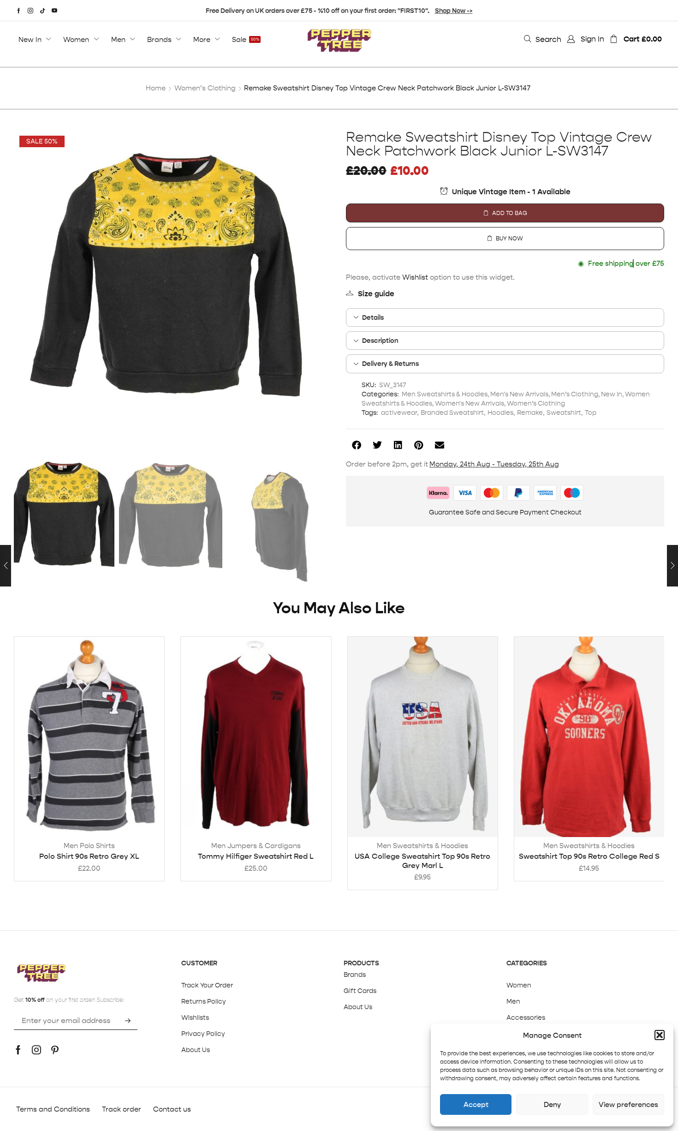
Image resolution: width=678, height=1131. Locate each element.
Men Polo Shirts (89, 845)
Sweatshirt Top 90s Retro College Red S (589, 856)
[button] (659, 1035)
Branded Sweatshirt (452, 412)
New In (611, 394)
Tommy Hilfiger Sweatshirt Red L (256, 856)
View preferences (628, 1104)
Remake (530, 412)
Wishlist (415, 277)
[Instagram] (30, 10)
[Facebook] (18, 10)
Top (590, 412)
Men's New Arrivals (519, 394)
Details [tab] (373, 317)
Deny (552, 1104)
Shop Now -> (454, 10)
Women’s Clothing (205, 88)
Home (156, 88)
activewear (399, 412)
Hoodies (500, 412)
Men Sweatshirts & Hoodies (445, 394)
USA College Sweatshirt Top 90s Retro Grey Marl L (422, 860)
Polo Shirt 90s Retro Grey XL (89, 856)
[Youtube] (54, 10)
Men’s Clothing (574, 394)
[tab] (505, 317)
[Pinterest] (54, 1049)
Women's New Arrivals (469, 403)
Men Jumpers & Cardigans (256, 845)
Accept (476, 1104)
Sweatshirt (564, 412)
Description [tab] (380, 340)
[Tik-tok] (42, 10)
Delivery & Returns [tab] (390, 363)
